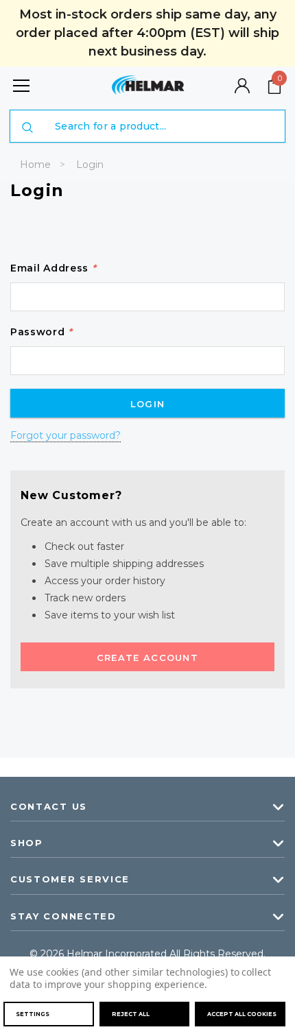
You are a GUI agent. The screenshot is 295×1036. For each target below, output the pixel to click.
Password (41, 332)
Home (35, 164)
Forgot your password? (65, 435)
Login (90, 164)
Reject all (131, 1014)
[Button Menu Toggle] (21, 85)
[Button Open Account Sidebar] (242, 85)
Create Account (147, 657)
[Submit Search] (27, 127)
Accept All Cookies (241, 1014)
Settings (32, 1014)
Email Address (53, 268)
